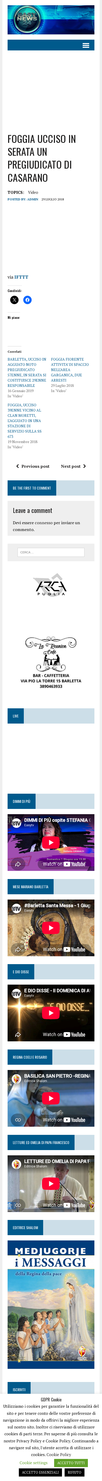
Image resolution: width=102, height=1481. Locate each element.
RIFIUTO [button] (74, 1472)
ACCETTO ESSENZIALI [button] (40, 1472)
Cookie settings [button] (34, 1462)
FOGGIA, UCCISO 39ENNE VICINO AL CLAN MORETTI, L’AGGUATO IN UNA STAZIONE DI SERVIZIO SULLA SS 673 (25, 420)
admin (32, 199)
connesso (44, 523)
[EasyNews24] (51, 19)
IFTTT (21, 277)
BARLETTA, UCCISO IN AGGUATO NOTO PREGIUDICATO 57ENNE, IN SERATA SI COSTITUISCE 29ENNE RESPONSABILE (27, 372)
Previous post (35, 466)
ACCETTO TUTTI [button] (71, 1463)
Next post (71, 466)
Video (33, 192)
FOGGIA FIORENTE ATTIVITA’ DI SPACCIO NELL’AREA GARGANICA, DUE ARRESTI (70, 370)
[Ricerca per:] (51, 552)
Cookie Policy (59, 1454)
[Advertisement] (51, 91)
